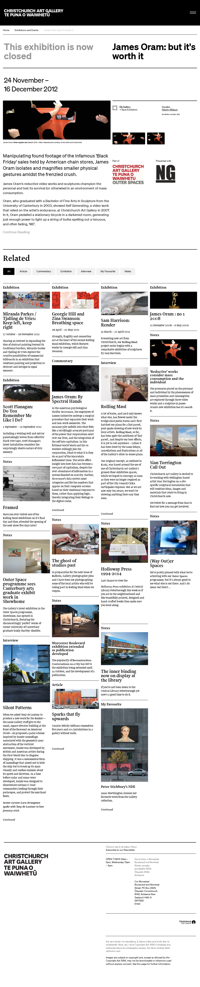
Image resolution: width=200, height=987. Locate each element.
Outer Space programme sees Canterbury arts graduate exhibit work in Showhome (19, 590)
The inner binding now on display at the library (118, 675)
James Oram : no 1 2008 (167, 316)
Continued (58, 510)
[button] (57, 123)
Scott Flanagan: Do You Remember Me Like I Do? (18, 413)
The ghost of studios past (64, 562)
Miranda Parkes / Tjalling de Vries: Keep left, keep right (19, 320)
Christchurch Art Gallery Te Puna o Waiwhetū (33, 12)
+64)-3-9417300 (143, 899)
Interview (108, 363)
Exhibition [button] (66, 271)
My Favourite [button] (108, 271)
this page (141, 964)
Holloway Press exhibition (116, 586)
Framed (10, 507)
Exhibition (11, 287)
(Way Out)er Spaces (162, 563)
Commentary (62, 361)
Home (6, 30)
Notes (154, 335)
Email (137, 903)
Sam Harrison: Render (115, 322)
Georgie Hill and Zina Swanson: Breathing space (68, 318)
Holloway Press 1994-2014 (116, 571)
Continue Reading (16, 232)
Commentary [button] (44, 271)
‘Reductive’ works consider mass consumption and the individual (167, 377)
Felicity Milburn (170, 109)
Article (57, 684)
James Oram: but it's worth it (58, 30)
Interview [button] (86, 271)
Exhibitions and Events (26, 30)
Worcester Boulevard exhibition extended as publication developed (68, 648)
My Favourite (111, 704)
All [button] (8, 271)
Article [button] (23, 271)
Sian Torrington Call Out (165, 464)
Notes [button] (128, 271)
